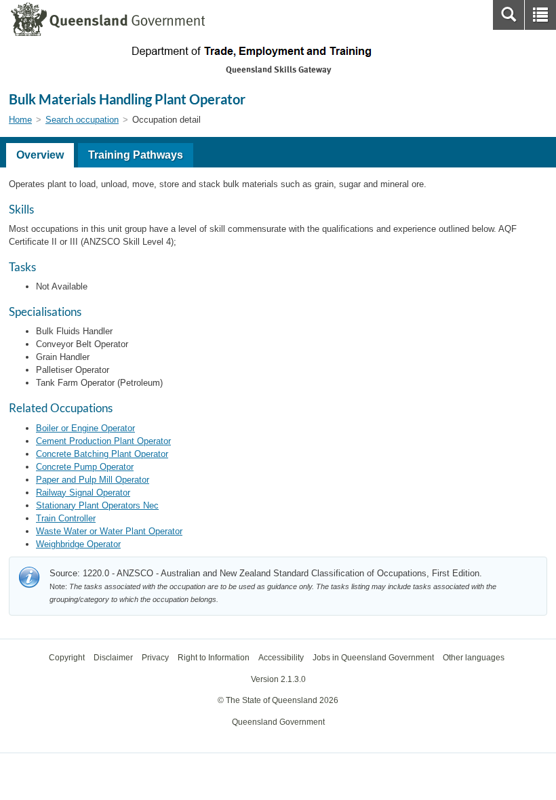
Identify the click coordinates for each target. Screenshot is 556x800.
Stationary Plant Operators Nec (97, 505)
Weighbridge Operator (78, 544)
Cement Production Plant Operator (103, 441)
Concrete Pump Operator (85, 467)
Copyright (67, 657)
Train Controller (66, 518)
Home (20, 120)
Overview (40, 155)
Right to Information (214, 657)
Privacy (155, 657)
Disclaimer (113, 657)
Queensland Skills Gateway (278, 69)
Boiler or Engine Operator (85, 428)
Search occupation (82, 120)
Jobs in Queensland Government (373, 657)
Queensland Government (278, 722)
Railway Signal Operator (83, 492)
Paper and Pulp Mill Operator (92, 480)
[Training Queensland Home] (278, 51)
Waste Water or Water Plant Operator (109, 531)
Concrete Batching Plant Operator (102, 454)
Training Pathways (135, 155)
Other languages (473, 657)
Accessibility (281, 657)
